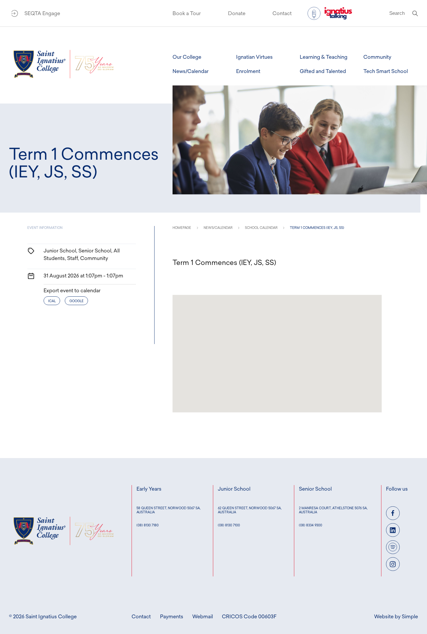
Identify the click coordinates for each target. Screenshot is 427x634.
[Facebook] (393, 513)
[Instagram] (393, 564)
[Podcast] (393, 547)
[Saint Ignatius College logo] (63, 64)
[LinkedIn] (393, 530)
